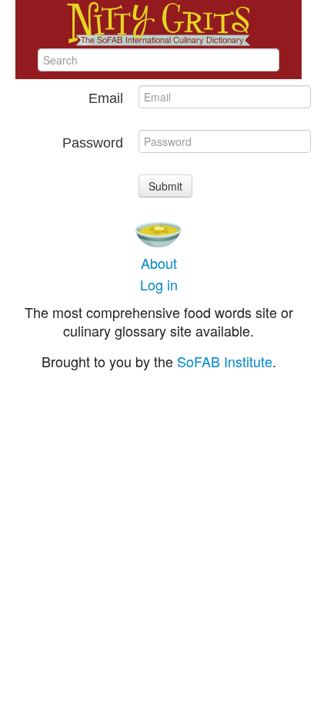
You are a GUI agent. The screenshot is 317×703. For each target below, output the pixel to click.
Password (92, 143)
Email (105, 98)
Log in (159, 284)
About (159, 263)
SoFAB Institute (224, 361)
